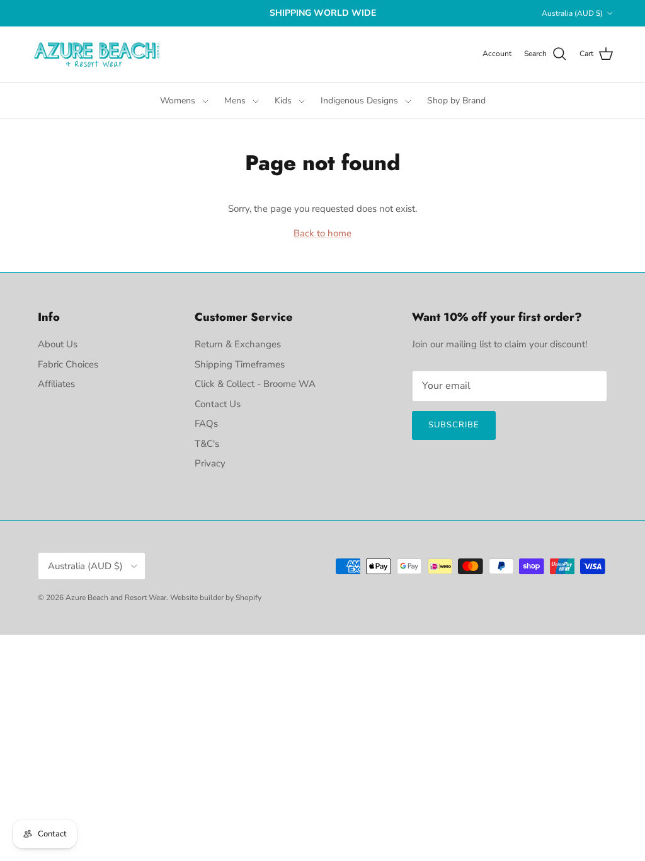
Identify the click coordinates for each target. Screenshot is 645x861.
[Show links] (205, 100)
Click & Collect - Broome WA (255, 384)
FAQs (206, 423)
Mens (235, 101)
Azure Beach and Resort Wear (116, 597)
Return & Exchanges (238, 344)
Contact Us (218, 404)
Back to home (322, 233)
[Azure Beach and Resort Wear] (97, 54)
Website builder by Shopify (215, 597)
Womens (177, 101)
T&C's (207, 443)
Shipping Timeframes (240, 364)
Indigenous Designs (359, 101)
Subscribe (453, 424)
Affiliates (56, 384)
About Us (57, 344)
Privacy (210, 463)
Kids (283, 101)
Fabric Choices (68, 364)
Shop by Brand (456, 101)
